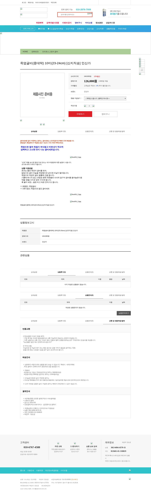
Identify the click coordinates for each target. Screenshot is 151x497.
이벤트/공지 (67, 23)
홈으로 (22, 470)
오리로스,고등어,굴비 (50, 52)
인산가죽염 (70, 29)
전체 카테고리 (28, 29)
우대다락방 (122, 29)
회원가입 (31, 2)
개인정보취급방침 (51, 470)
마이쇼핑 (88, 23)
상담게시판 (110, 23)
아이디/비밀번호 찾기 (42, 2)
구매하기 (80, 114)
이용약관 (39, 470)
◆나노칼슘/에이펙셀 (55, 29)
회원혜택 (39, 23)
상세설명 (34, 131)
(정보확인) (74, 479)
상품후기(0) (62, 131)
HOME (25, 52)
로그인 (24, 2)
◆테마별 (41, 29)
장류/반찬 (80, 29)
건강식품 (90, 29)
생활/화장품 (110, 29)
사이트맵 (64, 470)
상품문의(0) (89, 131)
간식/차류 (100, 29)
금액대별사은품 (53, 23)
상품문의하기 (124, 313)
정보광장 (99, 23)
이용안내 (30, 470)
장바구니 (78, 23)
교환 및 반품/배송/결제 (117, 131)
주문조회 (53, 2)
